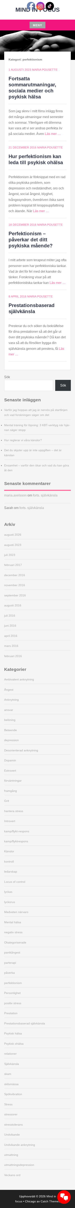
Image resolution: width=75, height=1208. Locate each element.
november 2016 (14, 585)
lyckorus (9, 902)
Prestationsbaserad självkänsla (32, 308)
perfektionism (13, 983)
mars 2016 (11, 645)
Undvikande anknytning (19, 1144)
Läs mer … (53, 134)
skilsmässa (11, 1084)
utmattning (11, 1154)
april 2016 (10, 635)
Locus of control (14, 881)
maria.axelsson (15, 495)
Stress (8, 1104)
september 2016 (15, 595)
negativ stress (13, 932)
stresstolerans (13, 1124)
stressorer (11, 1114)
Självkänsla (11, 1064)
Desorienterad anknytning (21, 750)
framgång (10, 790)
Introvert (9, 821)
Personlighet (12, 993)
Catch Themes (50, 1201)
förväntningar (13, 780)
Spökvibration (13, 1094)
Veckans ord (12, 1175)
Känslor (9, 851)
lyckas (8, 891)
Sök (7, 377)
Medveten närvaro (16, 912)
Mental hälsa (12, 922)
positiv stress (12, 1003)
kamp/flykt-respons (16, 831)
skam (7, 1074)
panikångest (12, 952)
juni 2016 (10, 625)
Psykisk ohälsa (14, 1043)
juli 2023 (9, 555)
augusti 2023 (12, 545)
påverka (9, 972)
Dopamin (10, 760)
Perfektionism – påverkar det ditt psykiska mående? (31, 239)
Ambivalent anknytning (19, 679)
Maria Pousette (45, 69)
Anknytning (11, 699)
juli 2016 (9, 615)
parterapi (10, 962)
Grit (6, 800)
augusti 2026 (12, 534)
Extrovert (10, 770)
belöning (9, 720)
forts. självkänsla (45, 495)
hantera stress (13, 811)
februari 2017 (13, 565)
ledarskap (10, 871)
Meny (37, 25)
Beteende (10, 730)
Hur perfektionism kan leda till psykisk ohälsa (36, 159)
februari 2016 (13, 656)
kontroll (9, 861)
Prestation (11, 1013)
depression (11, 740)
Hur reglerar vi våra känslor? (23, 440)
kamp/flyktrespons (16, 841)
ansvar (8, 710)
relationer (10, 1053)
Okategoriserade (15, 942)
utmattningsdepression (19, 1164)
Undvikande (12, 1134)
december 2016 (14, 575)
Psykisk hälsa (13, 1033)
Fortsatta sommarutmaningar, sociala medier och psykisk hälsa (32, 87)
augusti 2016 (12, 605)
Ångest (8, 689)
